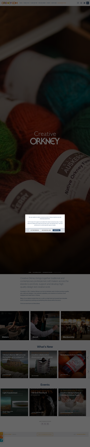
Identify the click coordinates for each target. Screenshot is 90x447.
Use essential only (46, 230)
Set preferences (35, 230)
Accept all (56, 230)
